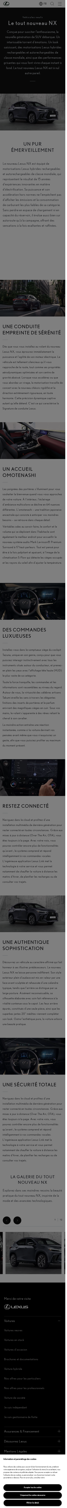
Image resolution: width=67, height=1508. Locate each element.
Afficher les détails (32, 1503)
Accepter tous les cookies (33, 1487)
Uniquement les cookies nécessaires (32, 1495)
